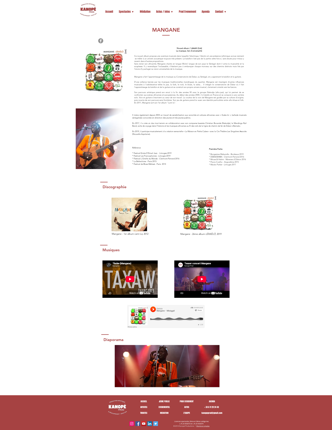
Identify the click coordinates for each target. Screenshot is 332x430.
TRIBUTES (143, 412)
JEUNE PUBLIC (164, 401)
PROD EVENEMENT (186, 401)
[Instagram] (131, 423)
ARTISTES (143, 407)
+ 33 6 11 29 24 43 (211, 407)
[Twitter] (155, 423)
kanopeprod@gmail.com (212, 412)
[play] (213, 385)
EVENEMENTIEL (164, 407)
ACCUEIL (144, 401)
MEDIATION (164, 412)
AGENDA (212, 401)
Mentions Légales (203, 426)
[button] (126, 11)
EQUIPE (187, 412)
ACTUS (186, 407)
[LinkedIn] (149, 423)
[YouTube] (143, 423)
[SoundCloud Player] (166, 316)
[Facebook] (100, 40)
